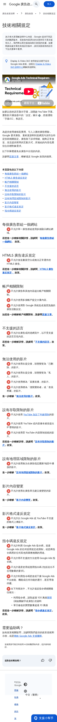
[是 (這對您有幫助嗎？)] (43, 661)
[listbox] (32, 694)
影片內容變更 (12, 202)
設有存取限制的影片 (15, 194)
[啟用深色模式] (25, 684)
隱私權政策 (15, 704)
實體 (49, 597)
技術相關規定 (49, 13)
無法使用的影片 (13, 190)
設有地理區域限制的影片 (18, 198)
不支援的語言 (12, 186)
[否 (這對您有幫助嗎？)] (50, 661)
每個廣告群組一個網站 (16, 173)
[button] (4, 4)
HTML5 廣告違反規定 (16, 177)
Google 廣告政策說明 (22, 4)
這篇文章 (14, 156)
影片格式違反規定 (14, 206)
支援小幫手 (46, 718)
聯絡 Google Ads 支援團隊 (28, 636)
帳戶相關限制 (12, 182)
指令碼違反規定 (13, 210)
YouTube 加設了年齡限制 (36, 414)
